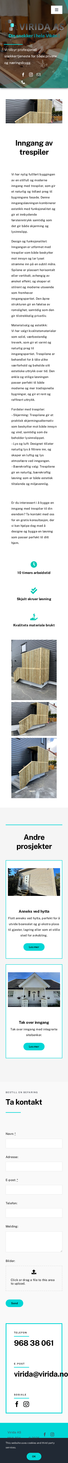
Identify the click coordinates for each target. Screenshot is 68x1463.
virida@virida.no (41, 1373)
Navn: (11, 1134)
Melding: (12, 1226)
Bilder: (10, 1261)
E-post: (12, 1180)
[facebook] (23, 75)
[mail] (38, 75)
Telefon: (11, 1203)
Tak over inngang (34, 1022)
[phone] (23, 82)
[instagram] (31, 75)
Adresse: (12, 1157)
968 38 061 (34, 1343)
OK (34, 1456)
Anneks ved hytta (34, 911)
